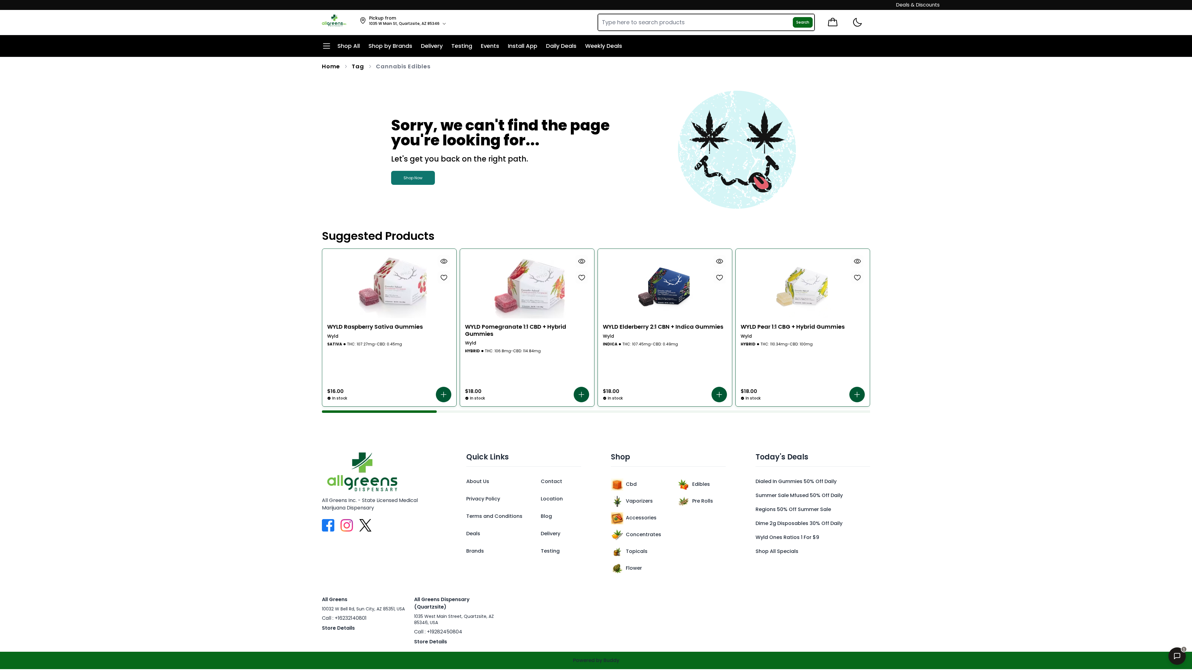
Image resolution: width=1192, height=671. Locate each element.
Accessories (641, 517)
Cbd (631, 484)
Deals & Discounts (899, 4)
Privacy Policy (483, 498)
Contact (551, 481)
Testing (550, 551)
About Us (477, 481)
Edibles (701, 484)
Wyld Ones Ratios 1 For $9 (787, 537)
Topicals (637, 551)
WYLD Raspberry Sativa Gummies (375, 327)
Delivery (550, 533)
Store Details (338, 628)
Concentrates (643, 534)
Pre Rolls (702, 500)
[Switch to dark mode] (857, 22)
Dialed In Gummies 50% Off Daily (796, 481)
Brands (475, 551)
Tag (358, 66)
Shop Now (413, 177)
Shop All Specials (777, 551)
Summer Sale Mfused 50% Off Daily (799, 495)
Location (552, 498)
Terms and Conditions (494, 516)
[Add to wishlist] (444, 277)
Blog (546, 516)
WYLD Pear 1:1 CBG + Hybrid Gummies (793, 327)
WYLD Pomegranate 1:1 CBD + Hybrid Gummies (515, 330)
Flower (634, 568)
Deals (473, 533)
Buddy (611, 660)
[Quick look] (444, 261)
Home (331, 66)
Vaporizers (639, 500)
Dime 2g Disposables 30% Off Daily (799, 523)
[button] (443, 394)
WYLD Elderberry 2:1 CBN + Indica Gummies (663, 327)
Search (802, 22)
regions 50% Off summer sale (793, 509)
